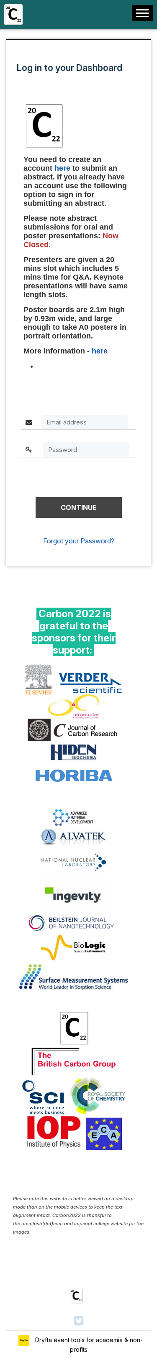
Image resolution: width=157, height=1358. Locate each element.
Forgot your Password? (78, 541)
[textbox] (86, 449)
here (100, 351)
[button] (79, 507)
